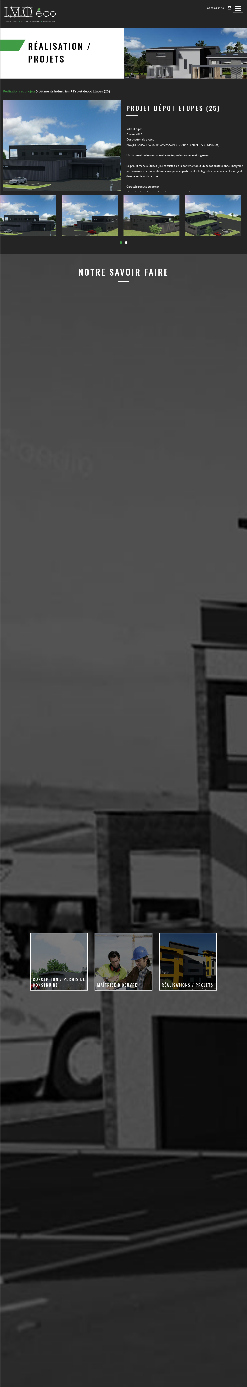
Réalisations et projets (19, 91)
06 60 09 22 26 (215, 8)
